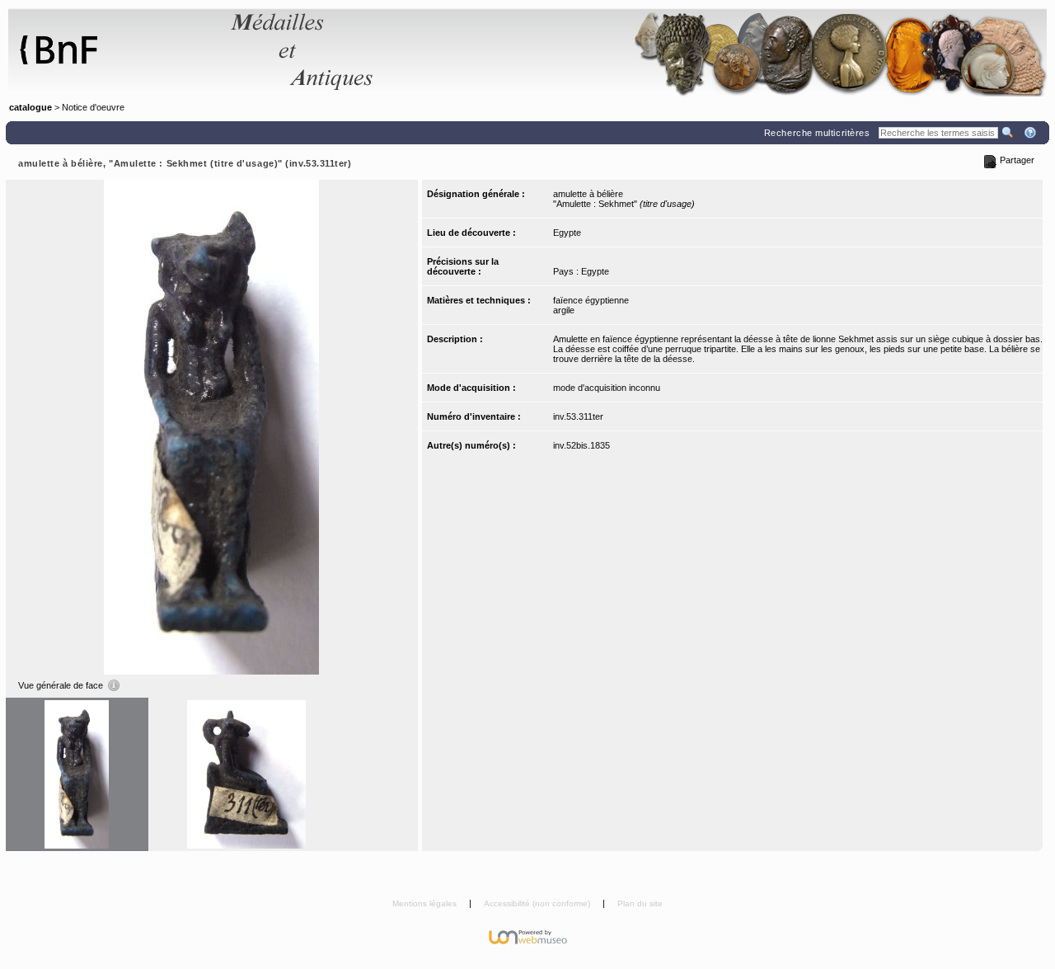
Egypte (567, 233)
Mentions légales (425, 903)
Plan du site (640, 903)
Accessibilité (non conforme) (538, 903)
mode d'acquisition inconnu (606, 388)
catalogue (30, 107)
